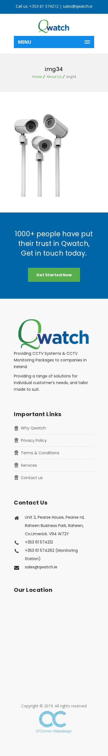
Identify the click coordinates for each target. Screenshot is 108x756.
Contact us (32, 478)
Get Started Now (54, 275)
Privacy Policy (34, 440)
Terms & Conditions (40, 453)
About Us (54, 76)
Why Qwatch (33, 428)
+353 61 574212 (43, 6)
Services (29, 465)
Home (37, 76)
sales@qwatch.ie (77, 6)
